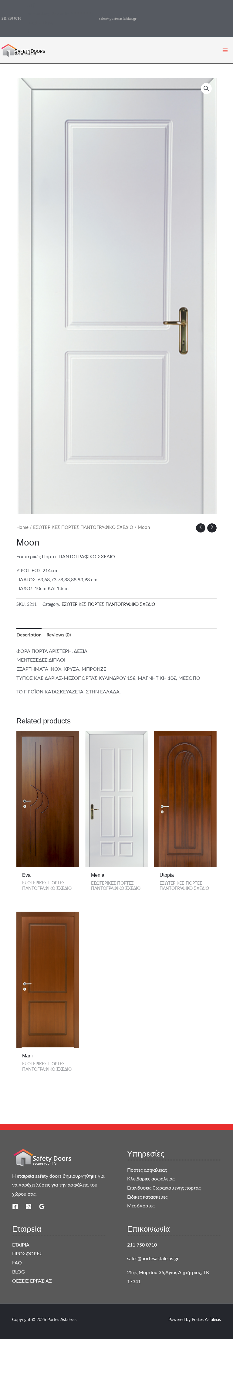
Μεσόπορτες (140, 1205)
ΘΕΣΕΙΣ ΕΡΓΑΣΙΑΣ (32, 1281)
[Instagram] (28, 1206)
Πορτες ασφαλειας (147, 1170)
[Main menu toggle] (225, 50)
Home (22, 527)
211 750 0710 (11, 18)
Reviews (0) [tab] (58, 635)
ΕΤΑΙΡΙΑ (20, 1245)
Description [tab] (29, 635)
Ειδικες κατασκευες (147, 1197)
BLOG (18, 1272)
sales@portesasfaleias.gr (118, 18)
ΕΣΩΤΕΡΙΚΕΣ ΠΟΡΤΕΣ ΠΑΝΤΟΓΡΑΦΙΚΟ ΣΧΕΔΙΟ (83, 527)
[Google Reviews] (42, 1206)
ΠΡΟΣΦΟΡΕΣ (27, 1253)
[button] (206, 88)
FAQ (17, 1262)
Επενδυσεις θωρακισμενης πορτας (164, 1188)
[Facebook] (15, 1206)
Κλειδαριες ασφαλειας (150, 1179)
